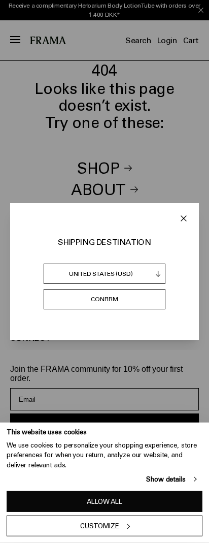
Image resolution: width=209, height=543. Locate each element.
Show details (165, 479)
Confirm (104, 299)
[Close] (184, 218)
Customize (99, 526)
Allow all (104, 501)
